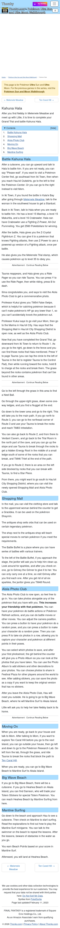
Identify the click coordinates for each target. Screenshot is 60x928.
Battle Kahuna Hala (17, 132)
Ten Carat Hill (9, 760)
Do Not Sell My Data (32, 895)
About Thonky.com (48, 924)
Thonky (8, 3)
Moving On (12, 144)
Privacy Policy (31, 924)
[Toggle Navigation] (55, 10)
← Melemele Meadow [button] (13, 100)
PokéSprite (36, 899)
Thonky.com (17, 9)
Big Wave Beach (15, 148)
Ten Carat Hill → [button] (46, 100)
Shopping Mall (14, 136)
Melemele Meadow (33, 199)
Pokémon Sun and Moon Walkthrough (24, 91)
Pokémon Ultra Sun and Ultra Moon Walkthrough (30, 10)
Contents (31, 128)
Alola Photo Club (15, 140)
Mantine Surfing (15, 152)
